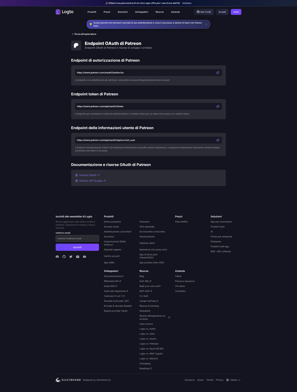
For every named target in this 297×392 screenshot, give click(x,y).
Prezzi (107, 12)
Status (200, 380)
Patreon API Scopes (91, 180)
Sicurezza (190, 380)
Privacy (220, 380)
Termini (209, 380)
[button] (92, 12)
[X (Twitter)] (70, 256)
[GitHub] (64, 256)
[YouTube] (84, 256)
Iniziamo (187, 3)
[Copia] (218, 72)
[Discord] (57, 256)
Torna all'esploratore (85, 34)
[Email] (77, 256)
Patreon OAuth (87, 175)
